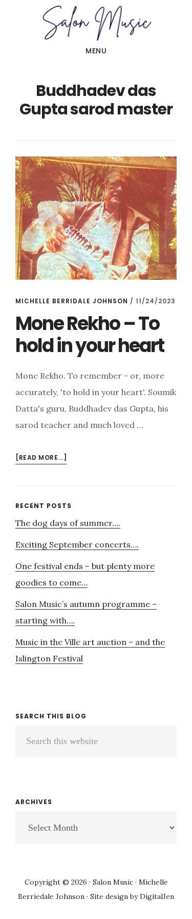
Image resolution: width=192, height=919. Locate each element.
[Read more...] (41, 458)
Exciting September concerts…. (77, 544)
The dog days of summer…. (67, 523)
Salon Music (96, 23)
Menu (96, 51)
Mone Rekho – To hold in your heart (89, 334)
